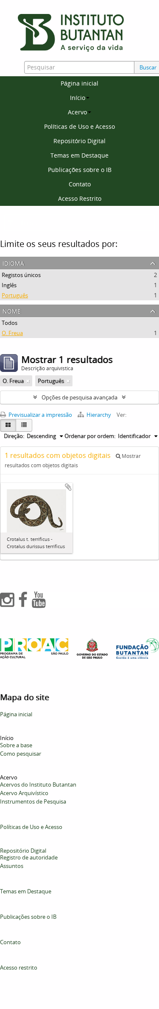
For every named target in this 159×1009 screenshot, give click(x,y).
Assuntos (11, 866)
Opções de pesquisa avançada (79, 397)
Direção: (14, 436)
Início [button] (77, 98)
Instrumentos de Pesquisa (33, 801)
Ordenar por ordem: (89, 436)
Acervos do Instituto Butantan (38, 784)
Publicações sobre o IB (80, 170)
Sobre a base (16, 745)
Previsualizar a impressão (39, 415)
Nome (12, 310)
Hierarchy (98, 415)
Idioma (13, 262)
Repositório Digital (79, 141)
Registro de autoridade (29, 857)
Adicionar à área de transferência (68, 487)
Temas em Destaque (79, 155)
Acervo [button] (77, 112)
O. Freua (12, 333)
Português (15, 295)
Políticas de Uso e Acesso (79, 126)
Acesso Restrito (79, 198)
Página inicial (79, 83)
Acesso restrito (18, 967)
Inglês (9, 285)
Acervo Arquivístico (24, 793)
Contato (80, 184)
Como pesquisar (20, 753)
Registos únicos (21, 275)
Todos (9, 323)
